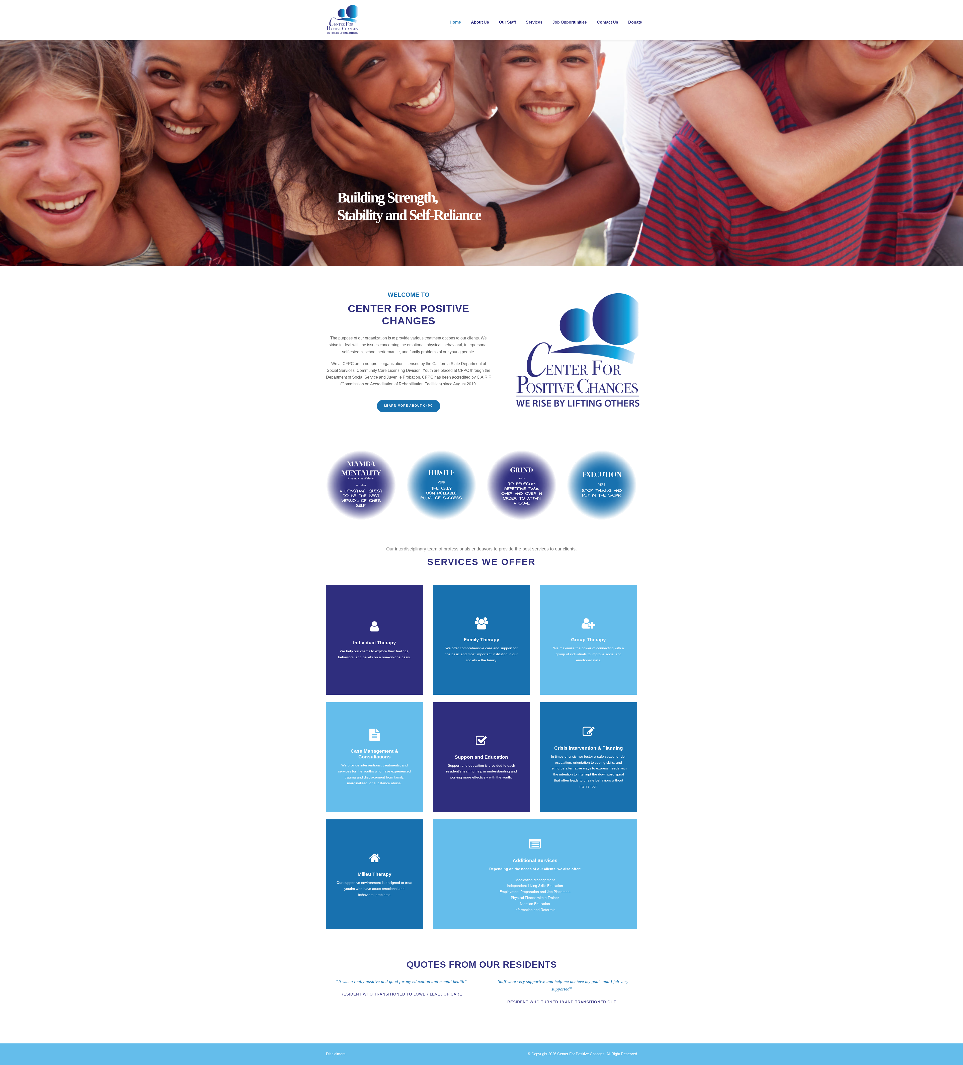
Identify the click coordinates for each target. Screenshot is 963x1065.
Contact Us (607, 22)
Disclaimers (336, 1054)
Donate (635, 22)
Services (534, 22)
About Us (480, 22)
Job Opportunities (569, 22)
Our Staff (507, 22)
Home (455, 22)
